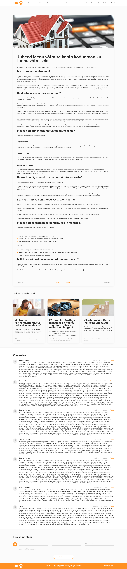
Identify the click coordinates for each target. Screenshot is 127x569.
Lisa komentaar (63, 557)
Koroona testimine (53, 3)
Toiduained (31, 3)
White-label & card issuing (107, 566)
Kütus (41, 3)
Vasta (112, 360)
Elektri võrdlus (102, 3)
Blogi (113, 3)
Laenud (77, 3)
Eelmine (68, 282)
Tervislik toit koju (89, 3)
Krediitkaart (66, 3)
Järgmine (58, 282)
